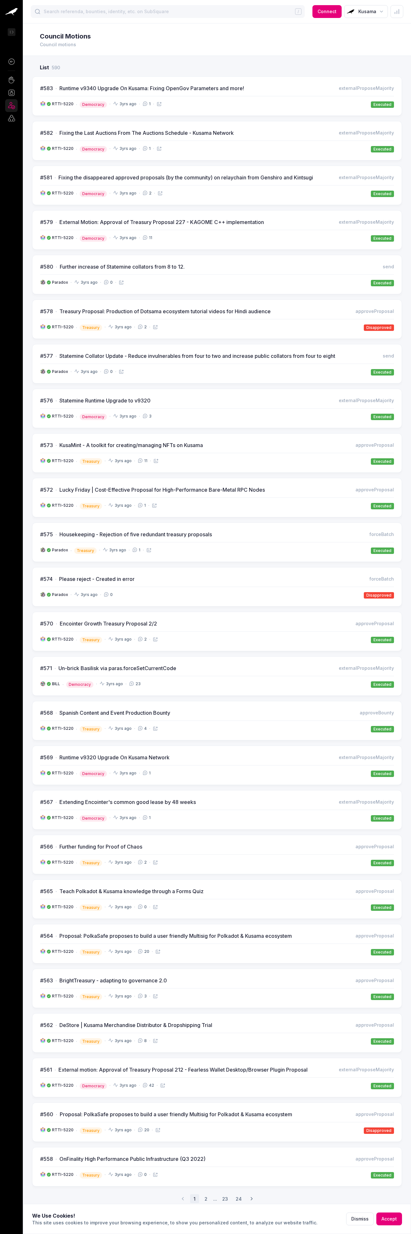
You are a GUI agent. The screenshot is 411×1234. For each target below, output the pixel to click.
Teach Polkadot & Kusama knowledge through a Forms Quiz (131, 891)
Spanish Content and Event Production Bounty (114, 713)
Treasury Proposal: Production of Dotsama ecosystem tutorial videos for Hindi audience (165, 311)
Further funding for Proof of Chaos (100, 846)
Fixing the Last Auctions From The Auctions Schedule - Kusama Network (146, 133)
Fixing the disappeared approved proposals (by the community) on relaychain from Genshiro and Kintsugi (185, 177)
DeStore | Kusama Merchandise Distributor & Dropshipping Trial (135, 1025)
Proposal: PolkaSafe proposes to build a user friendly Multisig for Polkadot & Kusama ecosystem (175, 936)
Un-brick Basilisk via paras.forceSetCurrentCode (117, 668)
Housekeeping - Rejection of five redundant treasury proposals (135, 534)
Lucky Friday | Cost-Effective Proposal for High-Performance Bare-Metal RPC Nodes (162, 490)
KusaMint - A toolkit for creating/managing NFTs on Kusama (131, 445)
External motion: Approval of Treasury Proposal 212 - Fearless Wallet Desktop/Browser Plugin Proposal (183, 1069)
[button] (11, 61)
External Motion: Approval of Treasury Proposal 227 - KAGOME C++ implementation (161, 222)
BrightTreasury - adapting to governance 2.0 (113, 980)
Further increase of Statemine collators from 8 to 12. (122, 266)
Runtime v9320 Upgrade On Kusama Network (114, 757)
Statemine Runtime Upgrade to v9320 (105, 400)
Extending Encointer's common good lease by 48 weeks (127, 802)
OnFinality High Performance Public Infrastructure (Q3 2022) (132, 1159)
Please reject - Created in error (97, 579)
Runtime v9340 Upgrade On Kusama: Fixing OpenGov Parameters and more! (151, 88)
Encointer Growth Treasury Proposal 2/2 (108, 623)
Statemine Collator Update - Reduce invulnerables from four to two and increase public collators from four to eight (197, 356)
